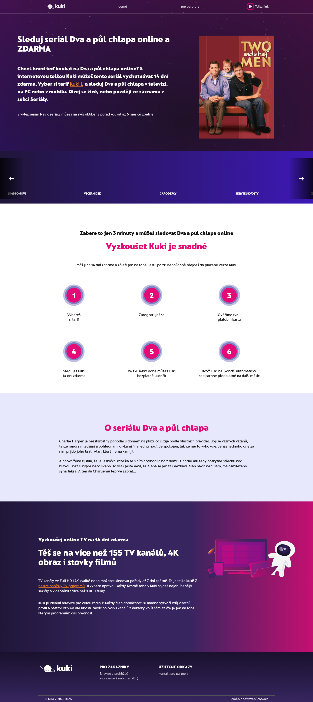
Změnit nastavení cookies (249, 699)
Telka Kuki (262, 6)
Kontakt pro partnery (173, 673)
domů (122, 6)
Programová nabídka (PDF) (119, 678)
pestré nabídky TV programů (61, 586)
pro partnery (190, 6)
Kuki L (76, 84)
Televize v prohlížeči (114, 673)
